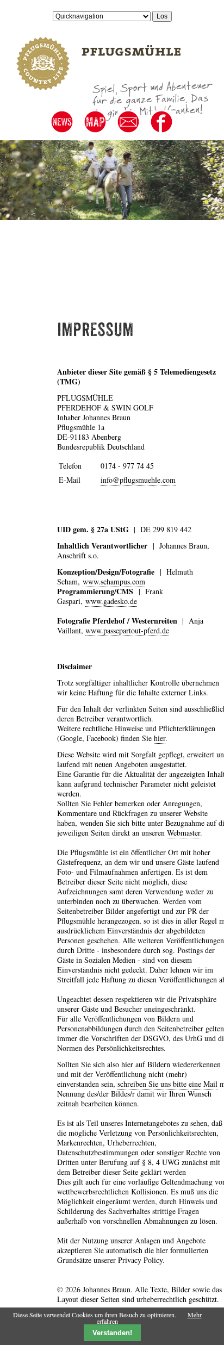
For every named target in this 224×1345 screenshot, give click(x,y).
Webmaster (183, 832)
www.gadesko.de (111, 601)
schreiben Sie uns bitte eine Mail (167, 1084)
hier (159, 738)
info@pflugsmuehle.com (138, 480)
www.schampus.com (114, 581)
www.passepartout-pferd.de (127, 630)
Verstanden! (112, 1333)
